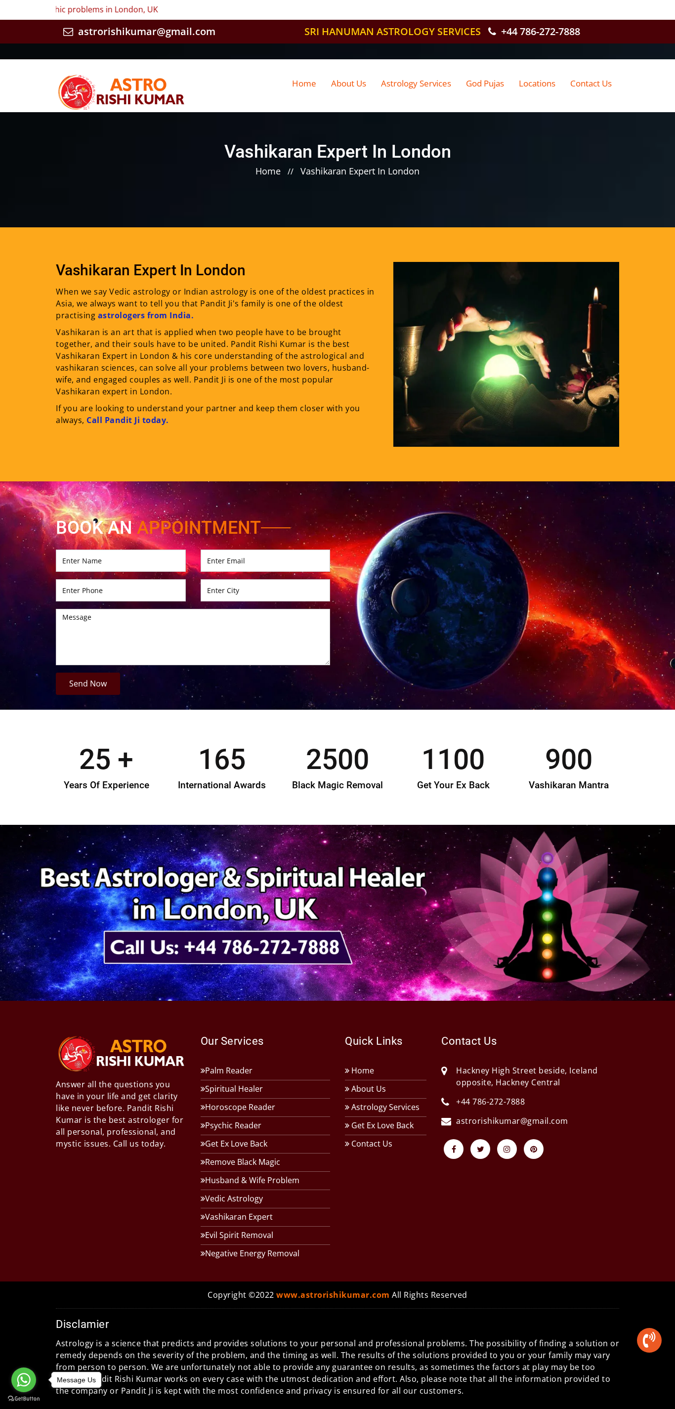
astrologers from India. (146, 315)
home (268, 171)
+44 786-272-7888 (539, 31)
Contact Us (370, 1143)
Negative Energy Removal (252, 1253)
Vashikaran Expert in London (360, 171)
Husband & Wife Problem (252, 1180)
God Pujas (485, 83)
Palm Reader (229, 1070)
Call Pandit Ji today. (127, 420)
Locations (537, 83)
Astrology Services (416, 83)
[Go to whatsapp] (23, 1379)
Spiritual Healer (234, 1088)
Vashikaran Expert (239, 1216)
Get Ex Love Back (236, 1143)
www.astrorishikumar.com (333, 1294)
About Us (348, 83)
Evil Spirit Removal (239, 1235)
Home (304, 83)
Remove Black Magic (242, 1161)
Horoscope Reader (240, 1107)
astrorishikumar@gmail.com (145, 31)
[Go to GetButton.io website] (24, 1399)
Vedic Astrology (234, 1198)
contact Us (591, 83)
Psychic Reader (233, 1125)
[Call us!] (649, 1342)
